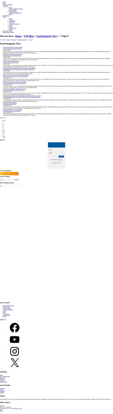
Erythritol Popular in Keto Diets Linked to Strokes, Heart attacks (18, 69)
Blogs (1, 375)
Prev (4, 120)
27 (3, 135)
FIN (1, 410)
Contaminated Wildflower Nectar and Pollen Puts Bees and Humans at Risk (21, 97)
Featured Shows (7, 308)
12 (3, 132)
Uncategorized (6, 315)
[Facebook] (14, 333)
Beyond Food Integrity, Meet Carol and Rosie (14, 83)
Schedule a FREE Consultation (9, 173)
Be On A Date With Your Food (10, 62)
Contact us (2, 380)
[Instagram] (14, 356)
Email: (50, 152)
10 (3, 130)
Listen (4, 311)
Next (4, 137)
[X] (14, 368)
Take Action (6, 314)
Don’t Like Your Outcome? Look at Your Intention (15, 76)
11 (3, 131)
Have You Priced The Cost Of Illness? (12, 48)
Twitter (1, 390)
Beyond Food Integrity (8, 305)
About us (2, 379)
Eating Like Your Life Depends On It (12, 55)
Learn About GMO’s (8, 309)
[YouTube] (14, 345)
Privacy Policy (3, 382)
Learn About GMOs (5, 376)
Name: (50, 149)
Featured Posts (6, 307)
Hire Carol (2, 377)
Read (4, 312)
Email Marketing (54, 162)
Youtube (2, 392)
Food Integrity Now (17, 408)
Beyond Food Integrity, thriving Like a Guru (14, 90)
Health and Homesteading (9, 104)
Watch (4, 316)
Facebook (2, 388)
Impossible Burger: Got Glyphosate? (12, 111)
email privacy (59, 159)
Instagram (2, 391)
